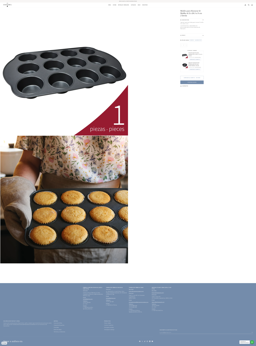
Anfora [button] (56, 321)
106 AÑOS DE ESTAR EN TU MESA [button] (11, 321)
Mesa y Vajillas (107, 323)
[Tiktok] (144, 341)
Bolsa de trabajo (58, 329)
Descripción (185, 19)
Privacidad (56, 327)
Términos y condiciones (59, 331)
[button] (109, 5)
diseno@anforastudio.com (158, 302)
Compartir (185, 85)
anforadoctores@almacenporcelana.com (138, 302)
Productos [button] (107, 321)
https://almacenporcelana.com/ (136, 291)
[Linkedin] (149, 341)
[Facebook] (139, 341)
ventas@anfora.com (88, 299)
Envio (183, 35)
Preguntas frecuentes (59, 325)
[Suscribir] (251, 332)
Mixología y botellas (109, 327)
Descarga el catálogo (109, 329)
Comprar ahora (192, 82)
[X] (142, 341)
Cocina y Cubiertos (108, 325)
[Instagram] (147, 341)
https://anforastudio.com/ (158, 292)
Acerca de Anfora (58, 323)
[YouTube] (152, 341)
